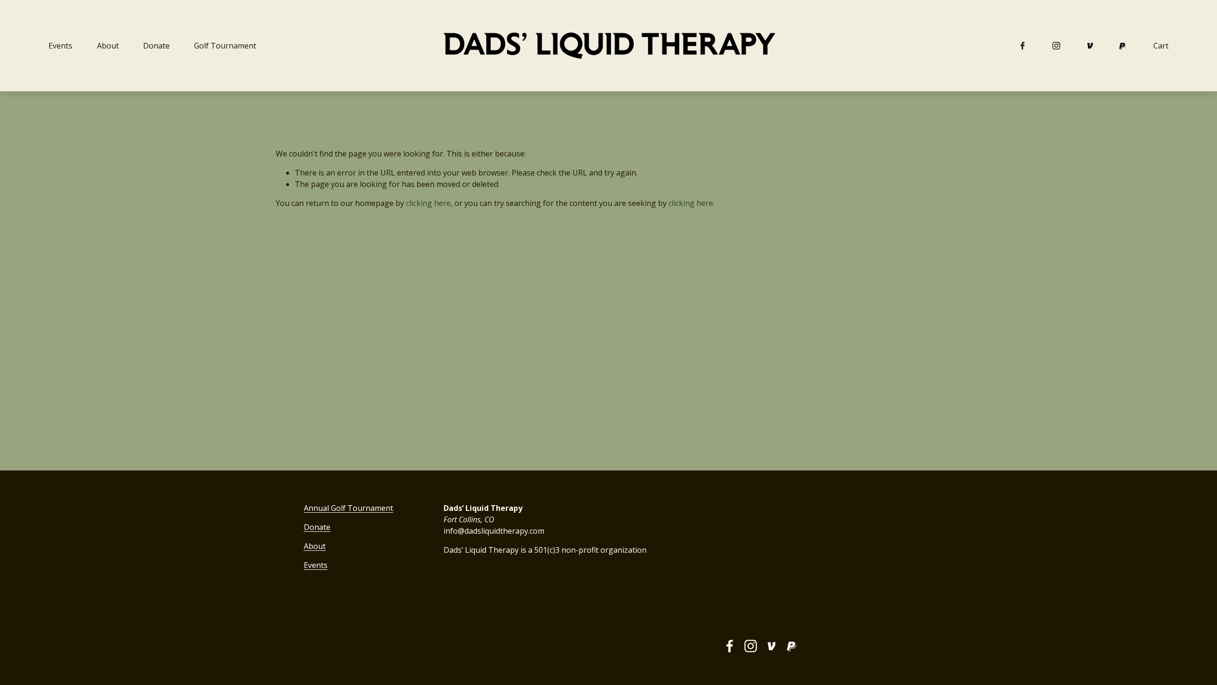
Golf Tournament (225, 45)
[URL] (1090, 45)
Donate (156, 45)
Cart (1161, 45)
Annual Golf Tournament (348, 508)
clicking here (428, 203)
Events (60, 45)
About (108, 45)
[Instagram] (1056, 45)
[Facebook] (1022, 45)
